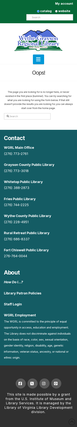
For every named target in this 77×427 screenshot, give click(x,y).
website (64, 11)
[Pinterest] (56, 383)
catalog (45, 11)
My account (64, 3)
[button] (38, 59)
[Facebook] (21, 383)
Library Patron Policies (22, 293)
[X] (32, 383)
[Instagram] (44, 383)
